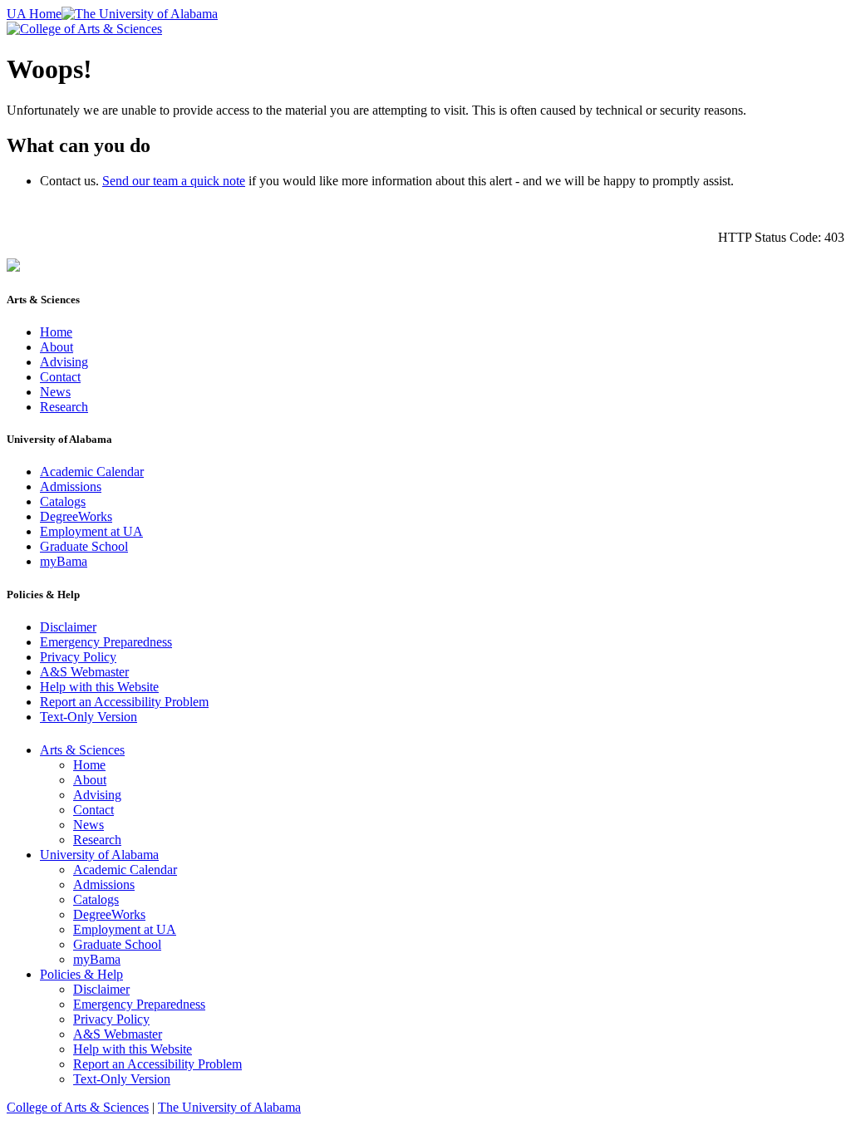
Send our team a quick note (173, 181)
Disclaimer (68, 627)
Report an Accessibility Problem (124, 702)
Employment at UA (91, 531)
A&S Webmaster (84, 672)
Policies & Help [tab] (81, 974)
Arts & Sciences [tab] (82, 750)
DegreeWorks (76, 516)
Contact (60, 377)
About (56, 347)
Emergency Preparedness (106, 642)
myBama (63, 561)
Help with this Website (99, 687)
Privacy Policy (78, 657)
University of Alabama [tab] (99, 855)
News (55, 392)
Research (64, 407)
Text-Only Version (88, 717)
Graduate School (84, 546)
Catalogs (63, 501)
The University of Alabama (229, 1107)
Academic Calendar (92, 471)
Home (56, 332)
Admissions (70, 486)
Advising (64, 362)
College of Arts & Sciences (78, 1107)
